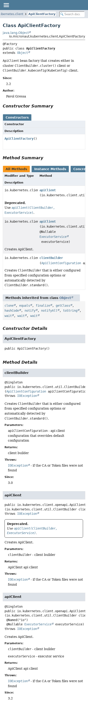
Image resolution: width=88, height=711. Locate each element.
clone (9, 305)
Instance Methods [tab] (50, 169)
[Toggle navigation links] (6, 5)
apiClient (47, 190)
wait (8, 316)
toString (70, 310)
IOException (27, 396)
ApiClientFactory (41, 14)
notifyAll (49, 310)
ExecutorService (53, 237)
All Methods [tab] (16, 169)
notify (30, 310)
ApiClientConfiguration (61, 263)
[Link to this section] (56, 106)
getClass (63, 305)
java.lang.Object (16, 33)
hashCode (12, 310)
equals (24, 305)
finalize (43, 305)
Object (22, 53)
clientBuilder (51, 258)
